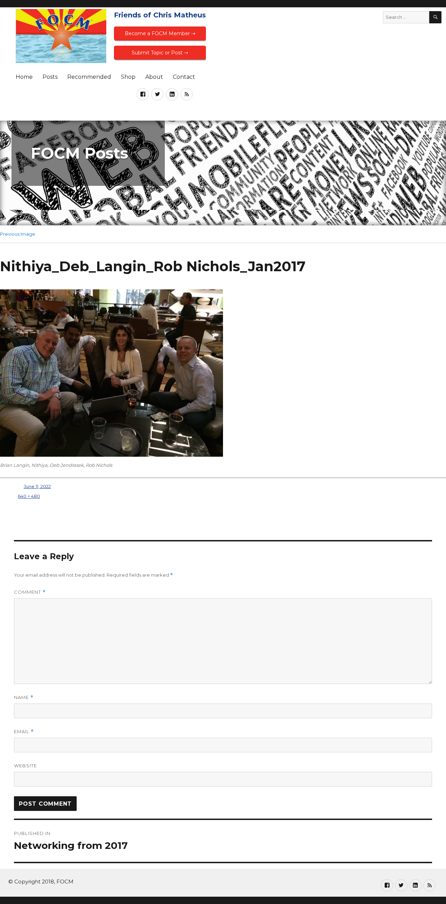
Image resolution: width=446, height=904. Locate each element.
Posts (50, 77)
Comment (30, 592)
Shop (128, 77)
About (154, 77)
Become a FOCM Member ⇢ (160, 33)
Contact (184, 77)
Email (24, 732)
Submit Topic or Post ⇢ (160, 53)
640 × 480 (29, 496)
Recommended (89, 77)
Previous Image (17, 234)
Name (23, 697)
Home (24, 77)
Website (25, 765)
